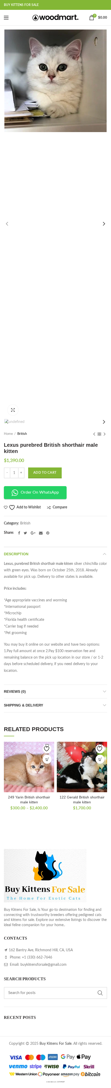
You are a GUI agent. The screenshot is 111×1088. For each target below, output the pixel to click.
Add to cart (45, 472)
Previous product (94, 434)
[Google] (33, 533)
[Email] (40, 533)
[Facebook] (19, 533)
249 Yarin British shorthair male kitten (29, 799)
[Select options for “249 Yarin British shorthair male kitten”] (47, 759)
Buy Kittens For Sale (55, 1044)
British (22, 434)
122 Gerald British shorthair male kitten (82, 799)
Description (16, 554)
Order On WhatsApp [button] (40, 492)
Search (100, 993)
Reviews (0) (15, 691)
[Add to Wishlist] (47, 748)
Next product (104, 434)
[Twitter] (25, 533)
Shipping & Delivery (23, 705)
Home (8, 434)
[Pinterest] (47, 533)
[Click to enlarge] (13, 410)
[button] (100, 759)
